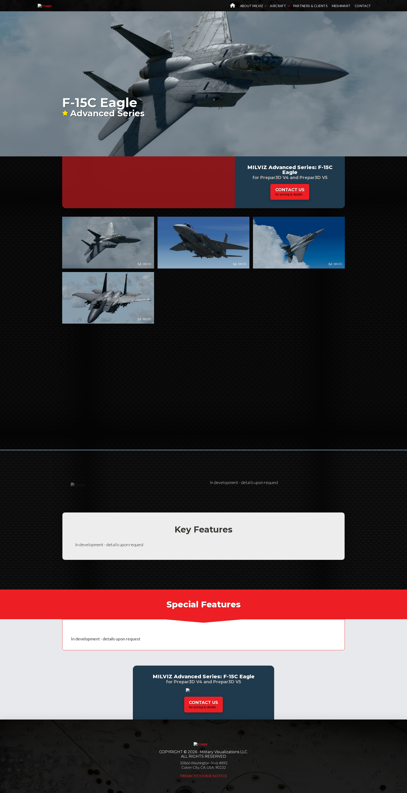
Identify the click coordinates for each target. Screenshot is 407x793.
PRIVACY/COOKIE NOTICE (203, 775)
